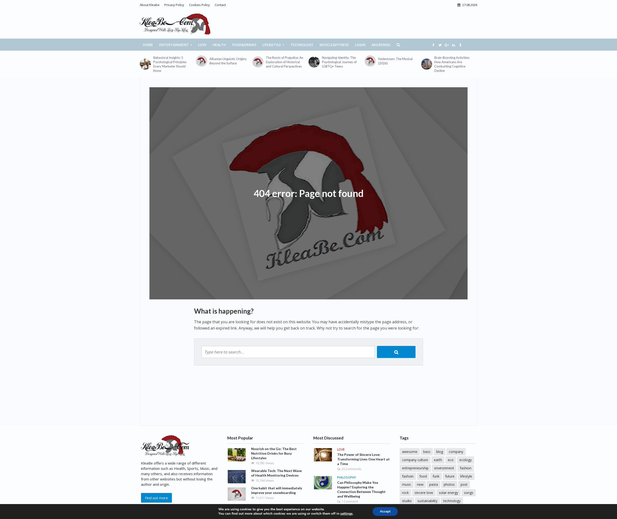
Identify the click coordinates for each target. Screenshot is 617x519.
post (464, 484)
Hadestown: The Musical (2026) (395, 61)
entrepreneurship (415, 468)
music (406, 484)
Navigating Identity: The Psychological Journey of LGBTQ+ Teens (339, 62)
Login (360, 44)
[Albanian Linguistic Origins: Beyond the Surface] (201, 61)
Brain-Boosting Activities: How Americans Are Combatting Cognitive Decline (452, 64)
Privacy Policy (174, 5)
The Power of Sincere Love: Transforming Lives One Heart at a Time (363, 459)
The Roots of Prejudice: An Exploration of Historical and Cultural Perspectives (284, 62)
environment (444, 468)
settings (346, 514)
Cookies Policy (199, 5)
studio (407, 501)
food (423, 476)
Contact (220, 5)
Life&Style (271, 44)
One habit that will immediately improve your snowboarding (276, 490)
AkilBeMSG (381, 44)
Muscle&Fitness (334, 44)
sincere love (424, 492)
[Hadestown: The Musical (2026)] (370, 61)
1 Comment (350, 501)
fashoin (408, 476)
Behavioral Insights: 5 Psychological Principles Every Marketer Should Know (170, 64)
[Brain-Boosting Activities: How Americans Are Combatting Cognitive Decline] (426, 64)
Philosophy (346, 477)
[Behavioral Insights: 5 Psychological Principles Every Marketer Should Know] (145, 64)
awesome (409, 451)
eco (451, 460)
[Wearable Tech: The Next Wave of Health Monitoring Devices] (237, 476)
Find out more (156, 497)
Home (148, 44)
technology (452, 501)
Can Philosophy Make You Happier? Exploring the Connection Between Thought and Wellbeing (361, 489)
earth (438, 460)
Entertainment (174, 44)
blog (439, 451)
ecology (465, 460)
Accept (385, 511)
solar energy (448, 492)
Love (202, 44)
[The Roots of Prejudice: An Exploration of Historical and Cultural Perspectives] (257, 61)
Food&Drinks (244, 44)
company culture (415, 460)
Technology (301, 44)
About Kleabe (150, 5)
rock (405, 492)
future (450, 476)
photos (449, 484)
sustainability (427, 501)
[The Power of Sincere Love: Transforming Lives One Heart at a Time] (323, 454)
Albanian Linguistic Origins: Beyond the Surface (228, 61)
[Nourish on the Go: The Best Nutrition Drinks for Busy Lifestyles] (237, 454)
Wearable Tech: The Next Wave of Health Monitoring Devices (276, 473)
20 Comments (351, 469)
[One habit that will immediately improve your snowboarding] (237, 493)
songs (468, 492)
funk (436, 476)
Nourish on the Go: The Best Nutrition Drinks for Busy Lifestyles (274, 453)
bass (426, 451)
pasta (433, 484)
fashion (465, 468)
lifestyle (466, 476)
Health (219, 44)
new (420, 484)
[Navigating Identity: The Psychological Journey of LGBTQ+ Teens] (314, 61)
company (456, 451)
